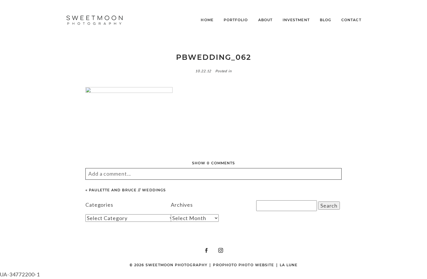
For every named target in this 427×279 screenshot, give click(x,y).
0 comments (213, 163)
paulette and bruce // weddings (127, 190)
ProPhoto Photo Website (243, 265)
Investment (296, 20)
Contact (351, 20)
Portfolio (236, 20)
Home (207, 20)
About (265, 20)
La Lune (289, 265)
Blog (325, 20)
